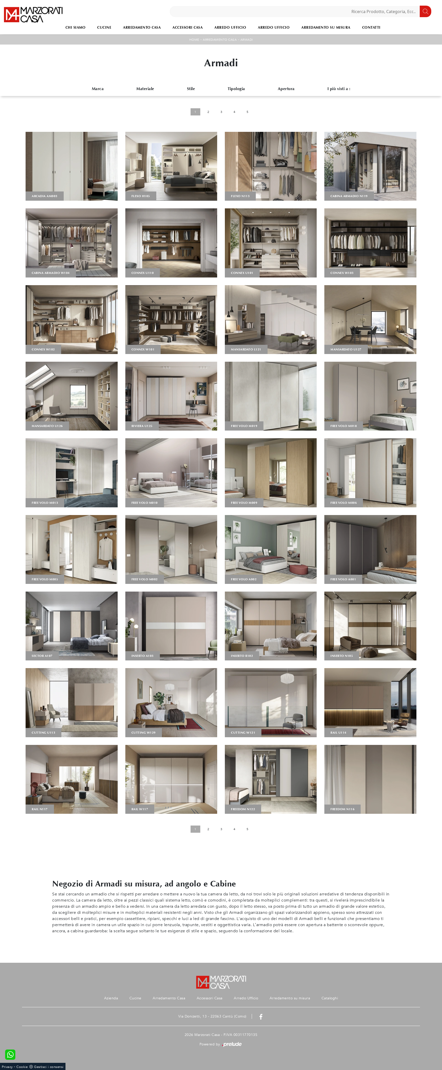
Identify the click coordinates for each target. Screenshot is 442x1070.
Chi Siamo (75, 27)
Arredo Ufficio (230, 27)
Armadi (246, 40)
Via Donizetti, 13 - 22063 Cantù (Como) (212, 1016)
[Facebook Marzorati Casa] (261, 1016)
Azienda (111, 998)
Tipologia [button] (236, 88)
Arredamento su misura (325, 27)
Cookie (22, 1067)
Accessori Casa (187, 27)
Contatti (371, 27)
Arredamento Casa (142, 27)
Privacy (7, 1067)
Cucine (104, 27)
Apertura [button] (286, 88)
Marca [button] (98, 88)
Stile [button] (191, 88)
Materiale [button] (145, 88)
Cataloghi (330, 998)
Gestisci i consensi (49, 1067)
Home (194, 40)
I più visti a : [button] (338, 88)
